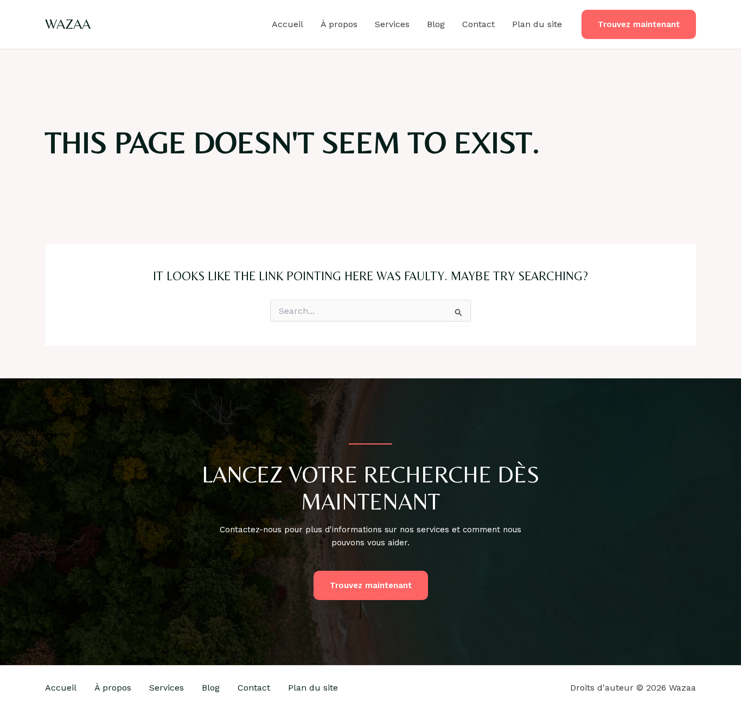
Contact (478, 24)
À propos (339, 24)
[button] (639, 25)
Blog (436, 24)
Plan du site (537, 24)
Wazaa (68, 24)
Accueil (287, 24)
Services (392, 24)
